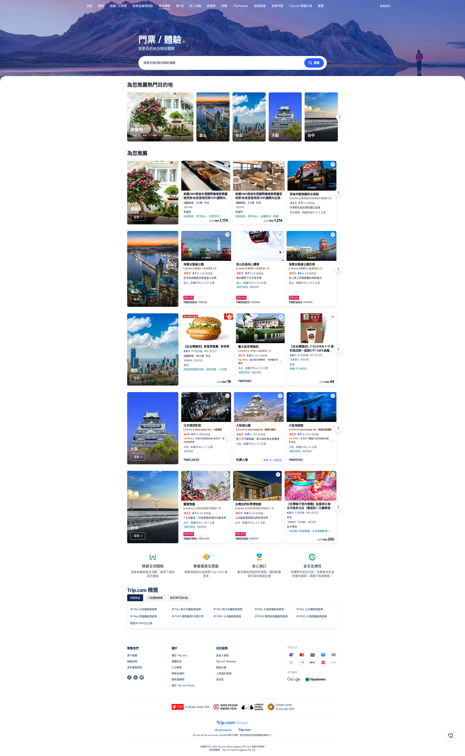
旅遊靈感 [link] (260, 6)
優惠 (321, 6)
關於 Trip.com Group (183, 685)
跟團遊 (211, 6)
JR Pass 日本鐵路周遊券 (143, 609)
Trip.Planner (240, 6)
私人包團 (195, 6)
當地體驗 (164, 6)
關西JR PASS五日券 (141, 623)
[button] (374, 6)
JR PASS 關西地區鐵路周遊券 (271, 616)
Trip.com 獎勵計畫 (300, 6)
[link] (385, 6)
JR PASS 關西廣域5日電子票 (188, 616)
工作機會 (177, 667)
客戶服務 (132, 655)
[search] (222, 63)
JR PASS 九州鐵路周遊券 (227, 616)
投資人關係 (222, 655)
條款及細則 (178, 673)
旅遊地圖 (277, 6)
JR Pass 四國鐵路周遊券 (143, 616)
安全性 (220, 679)
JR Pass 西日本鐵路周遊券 (227, 609)
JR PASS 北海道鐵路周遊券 (311, 616)
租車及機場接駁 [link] (143, 6)
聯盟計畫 (221, 667)
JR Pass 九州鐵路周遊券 (309, 609)
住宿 (89, 6)
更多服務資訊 (134, 667)
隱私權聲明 (178, 679)
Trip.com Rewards (226, 661)
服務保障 (132, 661)
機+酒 (180, 6)
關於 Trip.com (179, 655)
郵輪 (224, 6)
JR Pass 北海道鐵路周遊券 (269, 609)
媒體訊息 (177, 661)
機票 (101, 6)
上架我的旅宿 (223, 673)
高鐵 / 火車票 (118, 6)
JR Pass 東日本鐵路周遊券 (186, 609)
